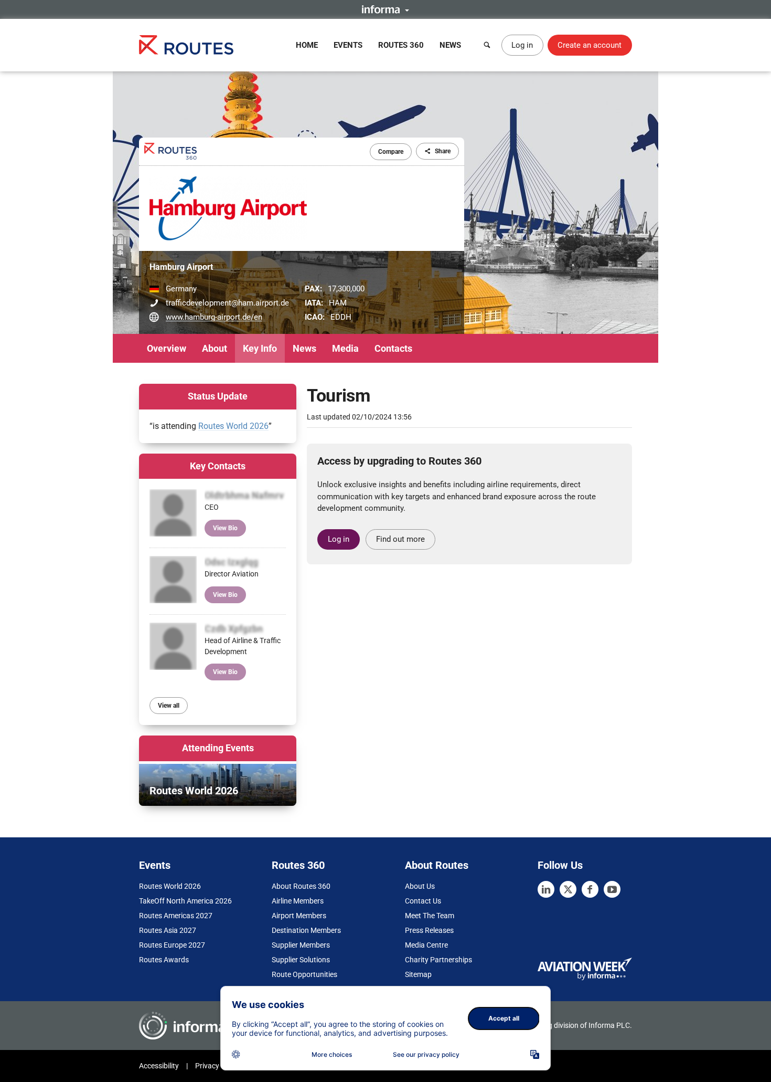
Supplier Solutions (301, 959)
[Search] (487, 45)
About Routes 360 (301, 886)
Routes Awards (164, 959)
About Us (420, 886)
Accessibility (159, 1066)
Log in (522, 45)
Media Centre (426, 945)
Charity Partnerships (438, 959)
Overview (166, 348)
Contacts (393, 348)
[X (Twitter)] (568, 889)
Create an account (590, 45)
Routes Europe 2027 (172, 945)
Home (307, 45)
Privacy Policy (217, 1066)
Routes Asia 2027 (167, 930)
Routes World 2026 (233, 426)
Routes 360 (401, 45)
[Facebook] (590, 889)
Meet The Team (429, 915)
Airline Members (298, 901)
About (214, 348)
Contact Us (423, 901)
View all (168, 705)
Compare (390, 151)
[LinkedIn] (546, 889)
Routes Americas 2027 (175, 915)
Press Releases (429, 930)
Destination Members (306, 930)
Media (345, 348)
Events (348, 45)
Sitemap (418, 974)
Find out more (400, 539)
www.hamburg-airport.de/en (214, 317)
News (450, 45)
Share (443, 151)
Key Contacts (217, 465)
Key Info (260, 348)
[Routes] (186, 45)
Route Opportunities (304, 974)
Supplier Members (301, 945)
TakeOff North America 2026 (185, 901)
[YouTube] (612, 889)
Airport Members (299, 915)
